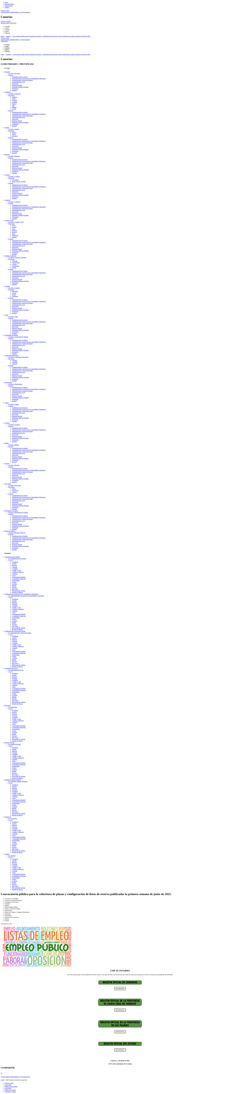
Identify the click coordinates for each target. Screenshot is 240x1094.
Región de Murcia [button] (9, 531)
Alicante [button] (14, 360)
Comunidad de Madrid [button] (11, 335)
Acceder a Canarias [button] (14, 176)
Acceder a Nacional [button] (14, 73)
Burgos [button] (14, 227)
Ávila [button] (13, 225)
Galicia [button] (6, 402)
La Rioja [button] (7, 423)
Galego (6, 31)
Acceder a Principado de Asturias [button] (18, 512)
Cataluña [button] (7, 286)
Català (6, 28)
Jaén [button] (13, 105)
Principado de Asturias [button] (11, 511)
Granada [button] (14, 102)
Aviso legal (7, 1085)
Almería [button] (14, 97)
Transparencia (8, 5)
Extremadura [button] (8, 382)
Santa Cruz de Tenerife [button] (19, 181)
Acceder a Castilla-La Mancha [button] (17, 257)
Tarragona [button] (15, 296)
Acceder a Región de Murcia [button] (16, 532)
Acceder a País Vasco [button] (14, 485)
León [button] (13, 229)
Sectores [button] (10, 75)
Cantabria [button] (7, 200)
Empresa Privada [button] (17, 85)
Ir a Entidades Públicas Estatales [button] (17, 781)
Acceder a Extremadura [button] (15, 384)
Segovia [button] (14, 232)
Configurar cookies (10, 1091)
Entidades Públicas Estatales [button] (20, 87)
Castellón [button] (15, 362)
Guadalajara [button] (15, 266)
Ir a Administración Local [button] (15, 670)
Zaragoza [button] (15, 136)
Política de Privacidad (10, 1086)
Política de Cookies (10, 1090)
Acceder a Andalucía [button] (14, 94)
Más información (120, 988)
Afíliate (6, 7)
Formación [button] (15, 88)
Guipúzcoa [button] (15, 490)
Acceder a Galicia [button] (13, 404)
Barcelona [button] (15, 291)
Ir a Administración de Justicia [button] (17, 558)
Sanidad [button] (14, 90)
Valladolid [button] (15, 235)
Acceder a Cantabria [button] (14, 202)
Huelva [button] (14, 104)
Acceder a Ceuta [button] (13, 316)
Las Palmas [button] (15, 180)
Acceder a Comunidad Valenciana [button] (18, 357)
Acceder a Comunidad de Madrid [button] (18, 337)
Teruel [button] (14, 134)
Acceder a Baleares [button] (14, 156)
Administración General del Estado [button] (22, 80)
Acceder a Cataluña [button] (14, 288)
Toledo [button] (14, 267)
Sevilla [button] (14, 109)
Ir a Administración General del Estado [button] (19, 633)
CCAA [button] (10, 560)
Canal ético (7, 1088)
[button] (8, 23)
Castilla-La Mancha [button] (10, 256)
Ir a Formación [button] (12, 818)
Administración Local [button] (18, 82)
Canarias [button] (7, 175)
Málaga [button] (14, 107)
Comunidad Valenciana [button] (11, 355)
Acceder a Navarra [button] (13, 465)
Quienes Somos (9, 4)
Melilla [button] (6, 443)
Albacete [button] (14, 261)
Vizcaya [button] (14, 492)
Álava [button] (14, 489)
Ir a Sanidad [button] (11, 856)
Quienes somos (9, 1083)
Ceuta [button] (6, 315)
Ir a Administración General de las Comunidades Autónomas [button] (26, 596)
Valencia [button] (14, 364)
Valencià (7, 33)
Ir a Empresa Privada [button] (14, 744)
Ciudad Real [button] (15, 262)
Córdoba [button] (14, 100)
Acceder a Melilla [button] (13, 445)
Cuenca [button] (14, 264)
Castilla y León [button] (9, 220)
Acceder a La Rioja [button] (14, 424)
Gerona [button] (14, 293)
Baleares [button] (7, 154)
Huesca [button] (14, 132)
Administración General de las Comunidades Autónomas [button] (29, 78)
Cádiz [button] (13, 99)
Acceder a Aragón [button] (13, 129)
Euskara (7, 29)
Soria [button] (13, 234)
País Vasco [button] (7, 484)
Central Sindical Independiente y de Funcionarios (15, 12)
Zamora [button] (14, 237)
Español (7, 26)
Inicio (6, 2)
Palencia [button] (14, 230)
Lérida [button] (14, 294)
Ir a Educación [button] (12, 707)
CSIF (2, 1080)
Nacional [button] (7, 72)
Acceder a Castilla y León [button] (16, 222)
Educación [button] (15, 83)
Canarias (8, 36)
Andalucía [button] (7, 92)
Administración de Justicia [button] (20, 77)
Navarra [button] (6, 463)
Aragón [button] (6, 127)
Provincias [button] (11, 95)
